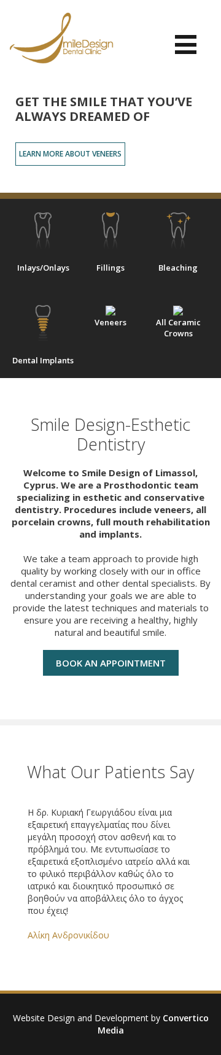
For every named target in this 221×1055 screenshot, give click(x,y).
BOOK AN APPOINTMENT (111, 663)
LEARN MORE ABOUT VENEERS (70, 154)
